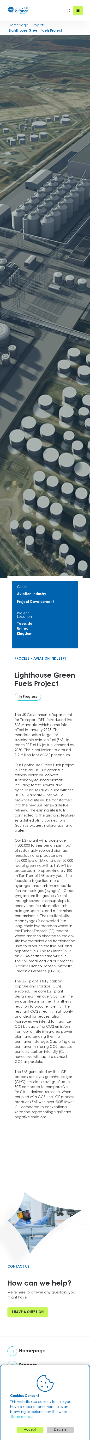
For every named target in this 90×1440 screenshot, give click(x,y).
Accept (30, 1429)
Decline (60, 1429)
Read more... (22, 1417)
